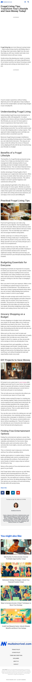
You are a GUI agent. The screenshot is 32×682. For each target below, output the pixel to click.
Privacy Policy (16, 649)
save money (22, 382)
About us (16, 661)
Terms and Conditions (16, 655)
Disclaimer (16, 658)
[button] (25, 2)
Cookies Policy (16, 652)
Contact (16, 664)
